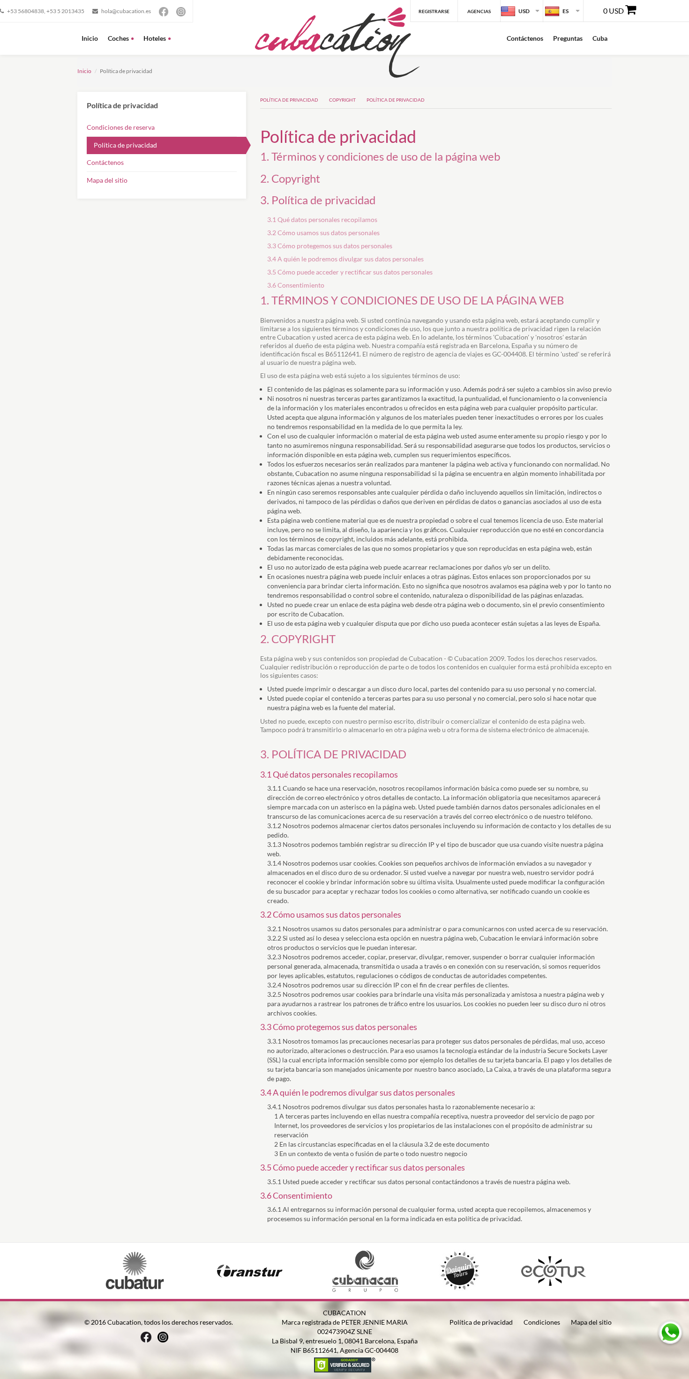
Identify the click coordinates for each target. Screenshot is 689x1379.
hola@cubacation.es (126, 11)
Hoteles (154, 38)
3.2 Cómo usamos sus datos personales (323, 233)
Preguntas (568, 38)
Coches (118, 38)
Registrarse (434, 11)
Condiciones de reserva (121, 127)
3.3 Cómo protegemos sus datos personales (329, 246)
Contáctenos (525, 38)
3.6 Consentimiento (295, 285)
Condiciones (542, 1322)
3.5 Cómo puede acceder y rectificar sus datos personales (350, 272)
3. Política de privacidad (317, 200)
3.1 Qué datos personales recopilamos (322, 219)
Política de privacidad (125, 145)
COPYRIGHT (342, 100)
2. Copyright (290, 178)
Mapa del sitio (107, 180)
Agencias (479, 11)
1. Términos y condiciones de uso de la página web (380, 156)
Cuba (599, 38)
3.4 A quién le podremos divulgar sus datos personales (345, 259)
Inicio (90, 38)
